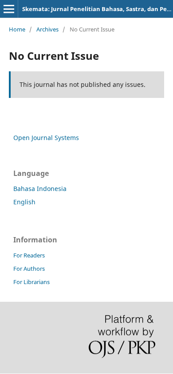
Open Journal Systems (46, 137)
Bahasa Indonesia (40, 188)
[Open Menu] (9, 9)
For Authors (29, 269)
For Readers (29, 255)
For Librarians (31, 282)
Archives (47, 29)
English (24, 202)
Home (17, 29)
